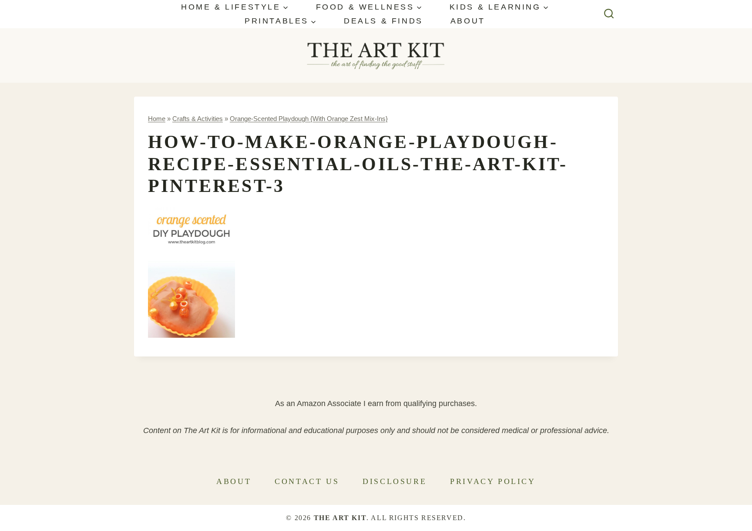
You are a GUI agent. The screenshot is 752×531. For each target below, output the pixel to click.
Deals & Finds (383, 21)
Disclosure (394, 481)
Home (156, 118)
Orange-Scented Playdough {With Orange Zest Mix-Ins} (309, 118)
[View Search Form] (609, 14)
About (467, 21)
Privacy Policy (492, 481)
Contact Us (307, 481)
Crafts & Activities (197, 118)
